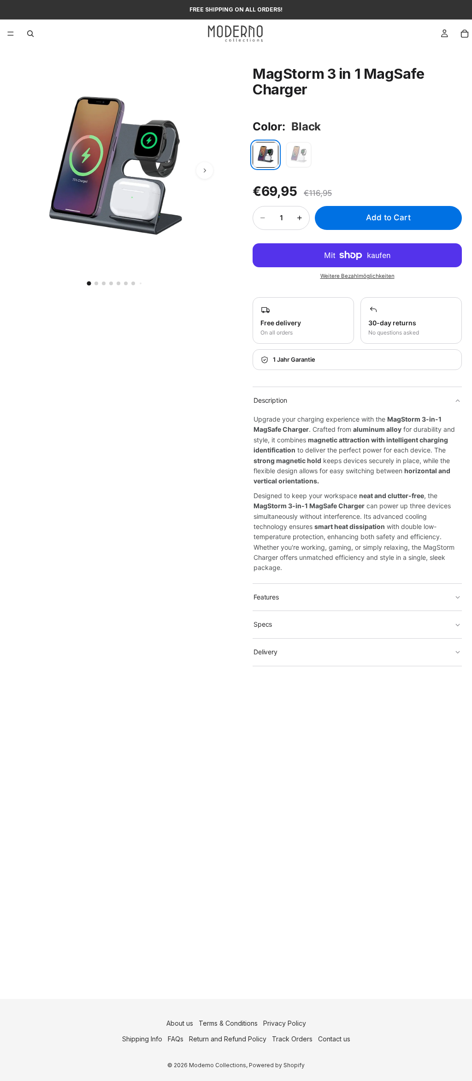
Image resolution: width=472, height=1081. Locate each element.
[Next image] (204, 170)
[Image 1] (89, 283)
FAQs (175, 1039)
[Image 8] (141, 283)
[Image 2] (96, 283)
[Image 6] (126, 283)
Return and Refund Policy (227, 1039)
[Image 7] (133, 283)
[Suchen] (30, 34)
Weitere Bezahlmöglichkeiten (357, 276)
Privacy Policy (284, 1023)
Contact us (334, 1039)
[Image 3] (104, 283)
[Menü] (10, 33)
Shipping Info (142, 1039)
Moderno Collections (217, 1065)
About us (179, 1023)
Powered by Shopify (277, 1065)
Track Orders (292, 1039)
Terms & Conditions (228, 1023)
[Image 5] (118, 283)
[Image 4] (111, 283)
